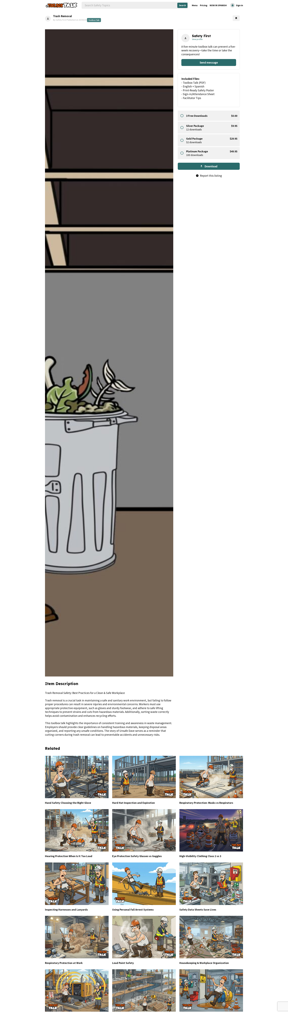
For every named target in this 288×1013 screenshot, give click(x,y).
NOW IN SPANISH (218, 5)
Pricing (203, 5)
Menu (195, 5)
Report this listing (209, 176)
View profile (197, 39)
